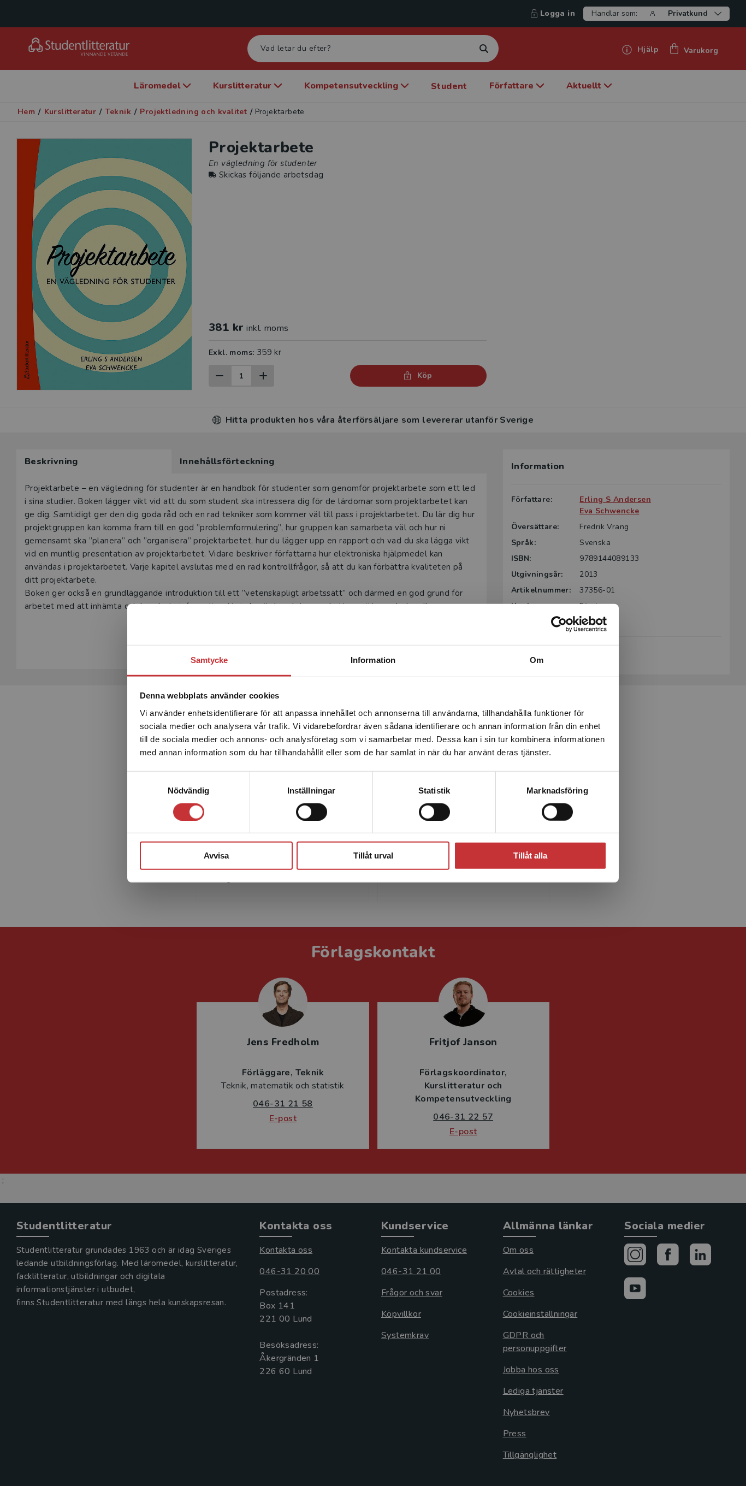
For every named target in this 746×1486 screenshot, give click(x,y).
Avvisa (216, 855)
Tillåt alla (530, 855)
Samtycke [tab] (209, 659)
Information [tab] (373, 659)
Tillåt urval (373, 855)
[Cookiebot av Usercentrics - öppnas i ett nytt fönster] (559, 624)
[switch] (311, 812)
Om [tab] (536, 659)
